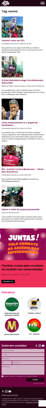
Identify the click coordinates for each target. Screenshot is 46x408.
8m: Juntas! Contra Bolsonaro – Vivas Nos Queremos (22, 170)
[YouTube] (43, 345)
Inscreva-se (8, 282)
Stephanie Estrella (7, 86)
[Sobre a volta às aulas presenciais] (12, 206)
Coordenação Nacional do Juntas (12, 44)
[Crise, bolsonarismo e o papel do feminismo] (12, 119)
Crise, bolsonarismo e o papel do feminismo (20, 124)
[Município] (28, 363)
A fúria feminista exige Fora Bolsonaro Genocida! (22, 81)
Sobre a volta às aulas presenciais (20, 209)
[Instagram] (39, 345)
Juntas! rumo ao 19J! (13, 40)
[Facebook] (36, 345)
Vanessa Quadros (19, 86)
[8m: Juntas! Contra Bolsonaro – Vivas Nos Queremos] (12, 166)
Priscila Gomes (6, 213)
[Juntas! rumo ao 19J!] (12, 37)
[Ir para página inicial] (6, 5)
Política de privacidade (38, 383)
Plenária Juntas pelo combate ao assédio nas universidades (22, 267)
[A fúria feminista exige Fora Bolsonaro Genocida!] (12, 77)
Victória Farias (30, 86)
